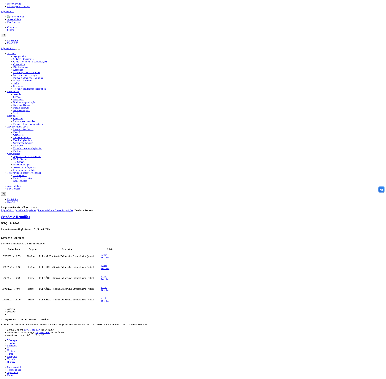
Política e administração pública (28, 78)
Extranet (11, 375)
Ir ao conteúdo (14, 3)
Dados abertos (20, 181)
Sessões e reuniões (22, 137)
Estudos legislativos (22, 140)
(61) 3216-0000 (42, 332)
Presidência (18, 99)
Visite (16, 113)
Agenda (17, 94)
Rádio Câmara (20, 159)
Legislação (18, 145)
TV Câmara (19, 162)
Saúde (16, 83)
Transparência (20, 175)
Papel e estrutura (21, 107)
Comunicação (13, 153)
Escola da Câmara (21, 105)
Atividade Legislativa (17, 126)
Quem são (18, 118)
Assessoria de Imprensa (24, 167)
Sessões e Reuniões (15, 217)
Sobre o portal (14, 367)
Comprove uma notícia (24, 170)
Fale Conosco (13, 22)
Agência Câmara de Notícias (27, 156)
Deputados (12, 116)
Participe (17, 151)
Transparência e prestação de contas (24, 172)
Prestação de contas (22, 178)
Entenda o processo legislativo (27, 148)
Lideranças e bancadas (24, 121)
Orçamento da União (23, 143)
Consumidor (19, 64)
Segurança (18, 86)
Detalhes (105, 257)
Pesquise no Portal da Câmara (15, 207)
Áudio (104, 255)
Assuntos (11, 53)
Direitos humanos (21, 67)
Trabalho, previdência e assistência (29, 88)
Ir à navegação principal (18, 6)
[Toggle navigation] (16, 49)
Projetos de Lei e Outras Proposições (55, 210)
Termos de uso (14, 369)
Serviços (17, 97)
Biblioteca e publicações (24, 102)
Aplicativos (12, 372)
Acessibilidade (14, 19)
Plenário (17, 132)
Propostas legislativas (23, 129)
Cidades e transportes (23, 59)
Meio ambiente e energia (25, 75)
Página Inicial (7, 210)
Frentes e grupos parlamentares (28, 124)
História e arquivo (21, 110)
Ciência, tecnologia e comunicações (30, 61)
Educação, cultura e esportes (26, 72)
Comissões (18, 135)
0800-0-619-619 (32, 329)
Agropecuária (19, 56)
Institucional (13, 91)
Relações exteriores (22, 80)
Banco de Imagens (22, 164)
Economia (18, 69)
